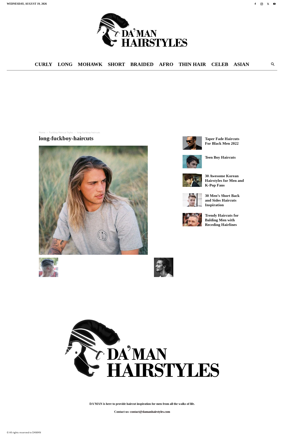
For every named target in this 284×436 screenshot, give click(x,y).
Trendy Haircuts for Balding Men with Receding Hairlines (222, 220)
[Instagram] (261, 4)
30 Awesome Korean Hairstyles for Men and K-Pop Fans (224, 180)
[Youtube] (274, 4)
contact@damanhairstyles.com (150, 411)
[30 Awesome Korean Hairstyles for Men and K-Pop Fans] (192, 180)
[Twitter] (268, 4)
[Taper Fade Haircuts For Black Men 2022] (192, 143)
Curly (43, 64)
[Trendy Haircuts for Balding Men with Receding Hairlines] (192, 219)
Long (65, 64)
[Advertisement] (142, 99)
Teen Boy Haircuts (220, 157)
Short (116, 64)
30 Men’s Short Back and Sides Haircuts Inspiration (222, 200)
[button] (272, 65)
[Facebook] (255, 4)
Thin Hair (192, 64)
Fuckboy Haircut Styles (61, 132)
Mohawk (90, 64)
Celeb (219, 64)
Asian (241, 64)
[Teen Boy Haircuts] (192, 161)
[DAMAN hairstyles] (142, 33)
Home (42, 132)
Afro (166, 64)
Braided (142, 64)
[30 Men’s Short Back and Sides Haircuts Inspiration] (192, 200)
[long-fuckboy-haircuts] (93, 253)
